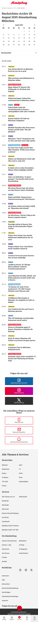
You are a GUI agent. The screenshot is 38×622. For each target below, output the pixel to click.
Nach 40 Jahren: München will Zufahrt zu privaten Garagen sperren (21, 339)
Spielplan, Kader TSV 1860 (10, 530)
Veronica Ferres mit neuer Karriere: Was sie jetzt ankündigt (21, 257)
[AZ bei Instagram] (26, 570)
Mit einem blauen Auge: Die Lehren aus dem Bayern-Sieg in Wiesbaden (21, 189)
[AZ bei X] (31, 570)
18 (3, 41)
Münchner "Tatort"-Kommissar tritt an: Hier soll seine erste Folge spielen (21, 140)
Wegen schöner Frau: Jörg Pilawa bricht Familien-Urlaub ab (20, 247)
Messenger (5, 505)
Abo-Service (5, 553)
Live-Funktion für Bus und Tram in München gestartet (21, 310)
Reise (21, 477)
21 (19, 41)
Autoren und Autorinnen (9, 541)
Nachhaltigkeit (23, 481)
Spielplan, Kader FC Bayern (10, 525)
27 (14, 44)
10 (34, 34)
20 (14, 41)
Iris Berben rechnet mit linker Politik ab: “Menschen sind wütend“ (21, 207)
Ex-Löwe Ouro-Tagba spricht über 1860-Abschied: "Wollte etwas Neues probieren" (21, 150)
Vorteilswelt (5, 521)
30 (29, 44)
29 (24, 44)
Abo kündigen (6, 592)
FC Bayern (5, 477)
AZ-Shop (21, 545)
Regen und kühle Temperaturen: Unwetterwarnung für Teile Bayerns (21, 198)
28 (19, 44)
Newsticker (9, 8)
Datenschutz (6, 584)
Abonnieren (5, 549)
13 (14, 38)
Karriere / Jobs (6, 545)
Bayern (4, 473)
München (5, 465)
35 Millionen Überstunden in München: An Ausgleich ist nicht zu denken (21, 300)
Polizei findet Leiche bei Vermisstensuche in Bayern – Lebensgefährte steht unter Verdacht (21, 109)
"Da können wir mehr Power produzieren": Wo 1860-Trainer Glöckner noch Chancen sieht (19, 289)
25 (3, 44)
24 (34, 41)
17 (34, 38)
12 (8, 38)
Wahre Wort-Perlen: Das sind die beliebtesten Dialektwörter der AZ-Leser (20, 237)
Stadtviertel (5, 469)
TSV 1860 (5, 481)
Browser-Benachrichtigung (10, 513)
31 (34, 44)
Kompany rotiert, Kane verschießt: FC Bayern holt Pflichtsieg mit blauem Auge (22, 358)
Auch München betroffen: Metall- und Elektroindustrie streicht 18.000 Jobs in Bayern (22, 278)
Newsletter (5, 501)
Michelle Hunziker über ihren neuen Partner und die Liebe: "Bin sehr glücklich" (21, 129)
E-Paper (4, 557)
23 (29, 41)
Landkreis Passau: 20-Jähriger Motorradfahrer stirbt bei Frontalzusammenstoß (19, 267)
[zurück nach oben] (19, 608)
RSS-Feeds (5, 509)
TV (20, 469)
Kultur (21, 473)
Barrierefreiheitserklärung (10, 588)
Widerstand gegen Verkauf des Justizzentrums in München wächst (21, 99)
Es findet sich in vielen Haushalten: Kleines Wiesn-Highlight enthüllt (21, 169)
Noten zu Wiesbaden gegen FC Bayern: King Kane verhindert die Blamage (20, 329)
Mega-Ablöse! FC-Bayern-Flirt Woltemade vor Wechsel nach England (19, 89)
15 (24, 38)
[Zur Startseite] (19, 4)
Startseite (4, 8)
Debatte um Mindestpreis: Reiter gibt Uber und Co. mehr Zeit (21, 160)
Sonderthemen (23, 553)
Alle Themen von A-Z (8, 497)
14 (19, 38)
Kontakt (4, 561)
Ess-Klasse (5, 517)
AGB (3, 580)
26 (8, 44)
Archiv (14, 8)
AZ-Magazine (23, 549)
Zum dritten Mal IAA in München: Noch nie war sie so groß (20, 70)
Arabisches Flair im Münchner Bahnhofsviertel (19, 348)
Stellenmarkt (23, 497)
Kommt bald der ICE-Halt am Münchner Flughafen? (18, 119)
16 (29, 38)
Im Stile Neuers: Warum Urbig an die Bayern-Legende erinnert (21, 216)
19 (8, 41)
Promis (4, 485)
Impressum (5, 576)
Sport (20, 465)
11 (3, 38)
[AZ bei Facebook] (20, 570)
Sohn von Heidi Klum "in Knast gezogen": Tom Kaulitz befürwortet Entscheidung (21, 179)
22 (24, 41)
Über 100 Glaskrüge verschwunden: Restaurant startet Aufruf (21, 319)
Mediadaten (23, 541)
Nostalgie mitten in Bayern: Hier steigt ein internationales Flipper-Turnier (20, 226)
